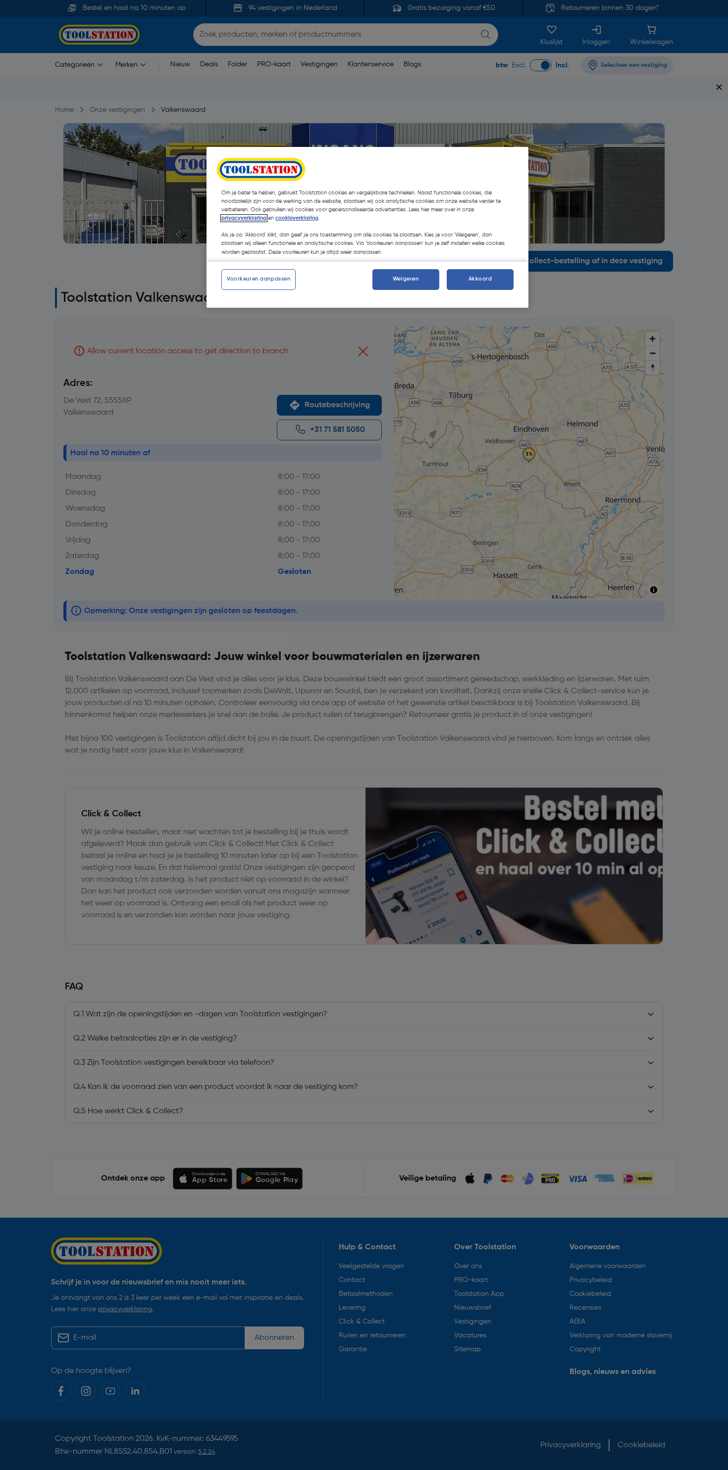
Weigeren (406, 279)
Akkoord (480, 279)
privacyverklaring (243, 218)
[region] (367, 227)
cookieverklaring (296, 218)
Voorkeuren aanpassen (258, 279)
